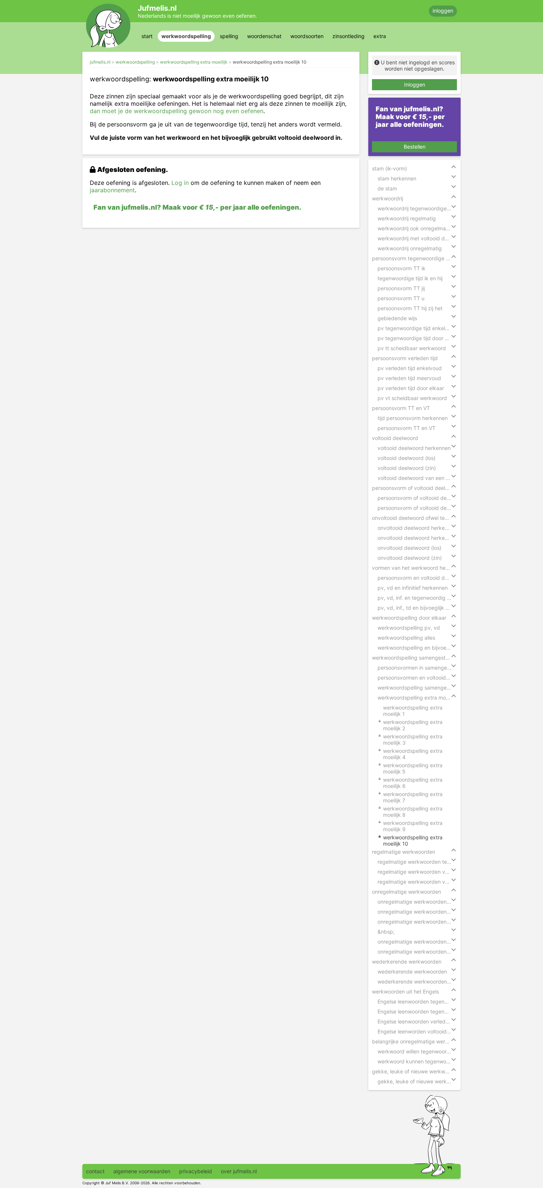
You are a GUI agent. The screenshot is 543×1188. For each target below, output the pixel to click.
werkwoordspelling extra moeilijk (194, 62)
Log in (180, 182)
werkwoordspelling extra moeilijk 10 (270, 62)
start (147, 36)
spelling (229, 36)
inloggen (443, 10)
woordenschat (264, 36)
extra (379, 36)
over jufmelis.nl (239, 1171)
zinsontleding (348, 36)
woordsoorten (307, 36)
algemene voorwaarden (141, 1171)
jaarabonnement (112, 190)
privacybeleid (195, 1171)
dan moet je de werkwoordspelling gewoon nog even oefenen (176, 111)
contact (95, 1171)
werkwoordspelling (186, 36)
